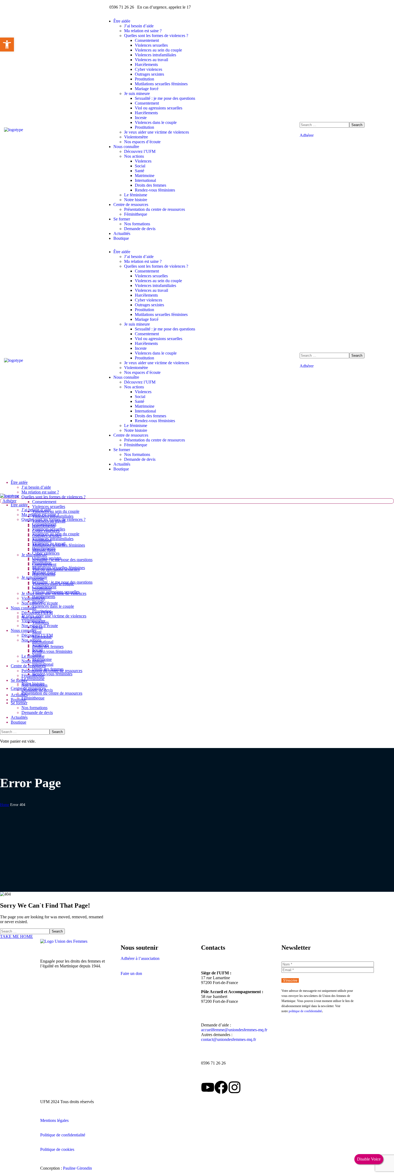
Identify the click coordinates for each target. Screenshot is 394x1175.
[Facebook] (221, 1087)
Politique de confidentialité (62, 1135)
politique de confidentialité (305, 1011)
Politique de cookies (57, 1149)
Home (4, 805)
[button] (345, 135)
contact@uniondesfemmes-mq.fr (228, 1039)
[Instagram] (234, 1087)
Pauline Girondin (77, 1168)
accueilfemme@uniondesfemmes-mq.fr (234, 1029)
